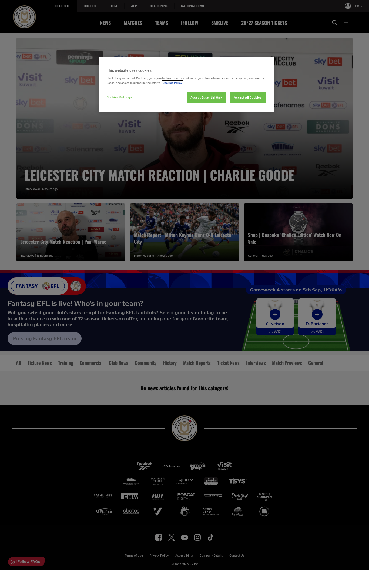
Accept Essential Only (206, 97)
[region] (186, 84)
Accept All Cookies (247, 97)
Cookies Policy (172, 82)
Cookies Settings (119, 97)
